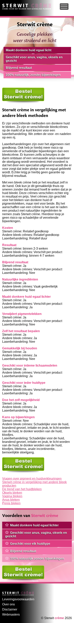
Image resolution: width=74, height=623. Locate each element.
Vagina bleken (12, 496)
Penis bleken (11, 503)
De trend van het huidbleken (22, 489)
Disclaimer (9, 609)
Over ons (8, 604)
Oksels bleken (12, 492)
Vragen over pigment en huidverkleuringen (32, 478)
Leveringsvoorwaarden (18, 599)
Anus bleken (11, 499)
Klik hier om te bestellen (19, 89)
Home (6, 4)
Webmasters (11, 614)
